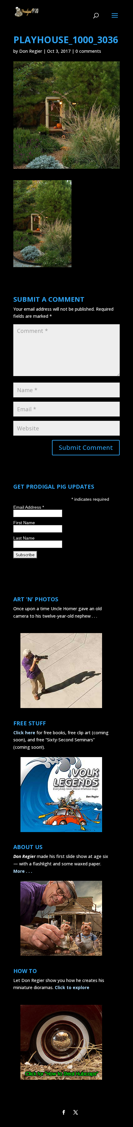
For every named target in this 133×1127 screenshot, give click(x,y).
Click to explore (72, 987)
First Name (24, 522)
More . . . (22, 871)
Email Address (28, 507)
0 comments (88, 51)
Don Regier (30, 51)
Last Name (24, 538)
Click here (24, 732)
